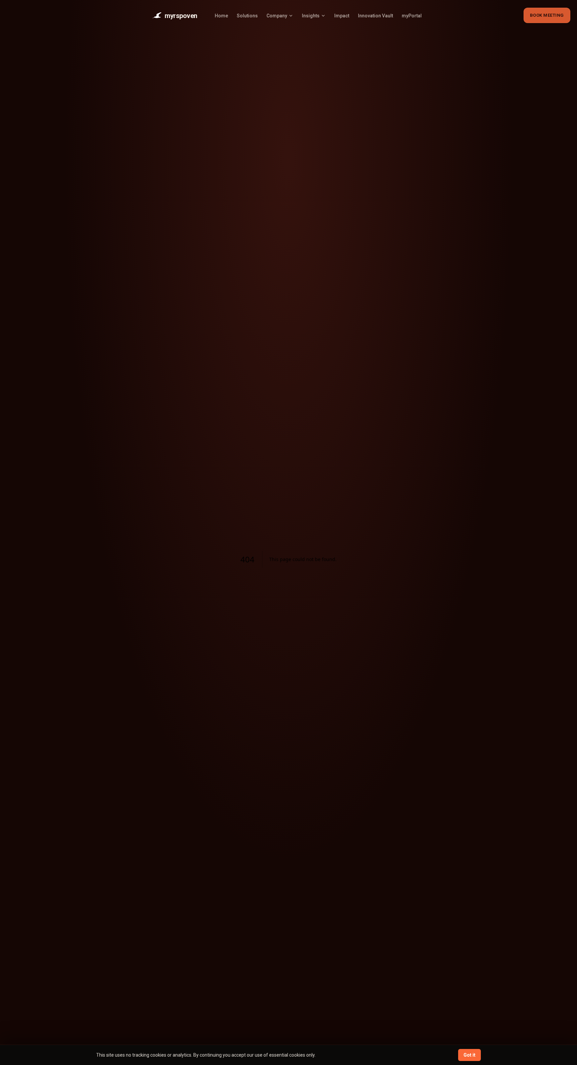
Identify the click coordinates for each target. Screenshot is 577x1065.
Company (276, 15)
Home (221, 15)
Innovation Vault (375, 15)
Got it (469, 1055)
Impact (341, 15)
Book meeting (547, 15)
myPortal (412, 15)
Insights (311, 15)
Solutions (247, 15)
